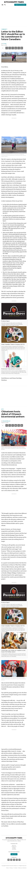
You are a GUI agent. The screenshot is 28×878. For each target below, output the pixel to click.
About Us (14, 845)
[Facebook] (6, 48)
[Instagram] (11, 860)
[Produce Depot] (14, 311)
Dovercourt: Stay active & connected (11, 369)
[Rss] (19, 860)
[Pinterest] (12, 48)
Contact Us (14, 846)
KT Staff (4, 43)
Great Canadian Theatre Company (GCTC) (12, 344)
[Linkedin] (15, 48)
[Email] (18, 48)
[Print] (21, 48)
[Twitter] (17, 860)
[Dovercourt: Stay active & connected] (14, 359)
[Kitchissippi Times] (14, 2)
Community (4, 29)
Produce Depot (5, 321)
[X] (9, 48)
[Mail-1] (8, 860)
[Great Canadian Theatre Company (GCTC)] (14, 334)
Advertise (14, 849)
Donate (14, 847)
